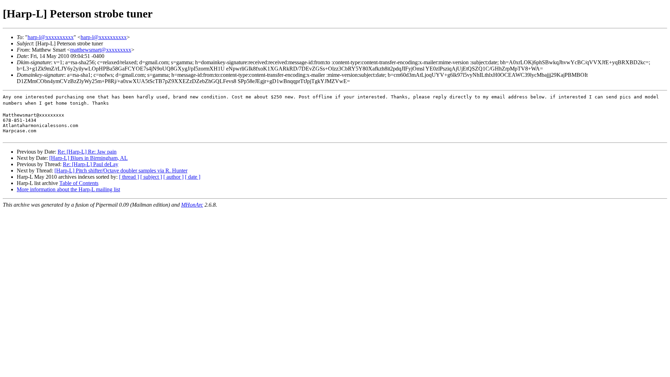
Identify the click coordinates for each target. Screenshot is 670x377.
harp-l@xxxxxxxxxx (51, 37)
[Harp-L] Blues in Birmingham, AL (88, 158)
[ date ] (192, 177)
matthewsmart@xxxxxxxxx (100, 50)
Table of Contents (78, 183)
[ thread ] (129, 177)
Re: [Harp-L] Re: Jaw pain (87, 152)
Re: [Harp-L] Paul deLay (90, 164)
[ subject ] (151, 177)
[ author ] (173, 177)
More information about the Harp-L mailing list (68, 189)
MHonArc (192, 205)
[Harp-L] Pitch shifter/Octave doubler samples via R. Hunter (120, 170)
